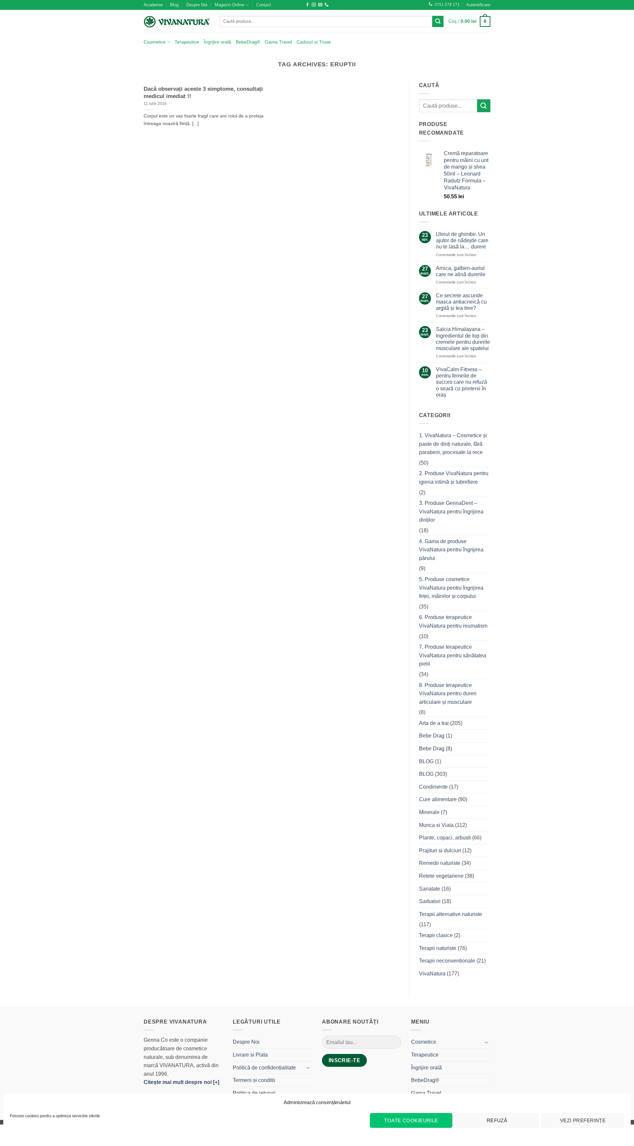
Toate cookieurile (411, 1120)
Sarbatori (429, 901)
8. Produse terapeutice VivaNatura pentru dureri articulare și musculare (447, 693)
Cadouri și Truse (314, 42)
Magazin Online (229, 4)
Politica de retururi (254, 1093)
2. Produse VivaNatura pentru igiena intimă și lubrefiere (453, 478)
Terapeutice (187, 42)
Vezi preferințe (583, 1120)
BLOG (426, 761)
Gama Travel (278, 42)
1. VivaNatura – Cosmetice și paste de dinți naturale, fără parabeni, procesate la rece (453, 444)
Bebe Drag (431, 735)
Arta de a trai (434, 723)
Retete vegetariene (441, 876)
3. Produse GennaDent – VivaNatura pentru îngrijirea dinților (451, 511)
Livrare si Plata (250, 1055)
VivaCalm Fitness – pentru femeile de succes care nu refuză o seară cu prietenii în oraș (461, 382)
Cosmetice (155, 42)
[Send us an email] (320, 5)
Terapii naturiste (437, 948)
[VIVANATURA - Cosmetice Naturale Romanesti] (177, 21)
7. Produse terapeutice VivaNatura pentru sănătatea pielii (452, 655)
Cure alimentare (438, 799)
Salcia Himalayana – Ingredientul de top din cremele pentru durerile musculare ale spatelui (463, 338)
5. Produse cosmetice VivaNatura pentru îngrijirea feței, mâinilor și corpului (451, 587)
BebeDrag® (248, 42)
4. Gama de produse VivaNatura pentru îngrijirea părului (451, 550)
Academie (153, 4)
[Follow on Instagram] (314, 5)
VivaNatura (432, 973)
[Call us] (327, 5)
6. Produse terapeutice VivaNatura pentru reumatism (453, 621)
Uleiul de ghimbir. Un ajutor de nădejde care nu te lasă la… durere (462, 240)
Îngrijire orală (217, 42)
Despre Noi (196, 4)
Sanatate (429, 889)
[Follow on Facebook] (307, 5)
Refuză (497, 1120)
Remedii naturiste (439, 863)
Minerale (429, 812)
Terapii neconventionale (447, 961)
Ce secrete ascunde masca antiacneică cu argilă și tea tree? (461, 302)
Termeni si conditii (254, 1080)
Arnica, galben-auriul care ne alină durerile (460, 271)
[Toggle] (308, 1067)
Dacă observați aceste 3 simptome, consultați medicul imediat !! (203, 92)
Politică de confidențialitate (264, 1067)
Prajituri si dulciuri (440, 850)
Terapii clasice (436, 935)
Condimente (433, 787)
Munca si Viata (436, 825)
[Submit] (437, 21)
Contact (263, 4)
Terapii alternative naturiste (450, 914)
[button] (478, 5)
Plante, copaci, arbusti (445, 837)
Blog (174, 4)
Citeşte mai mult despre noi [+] (181, 1082)
